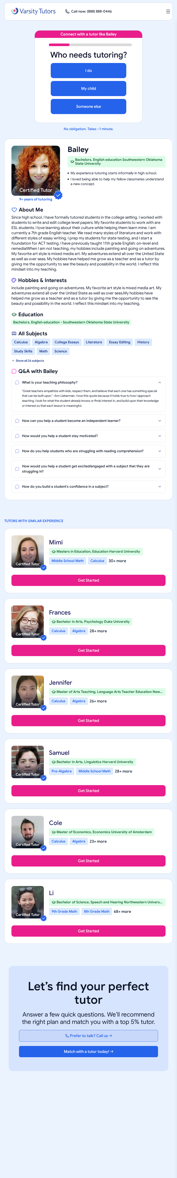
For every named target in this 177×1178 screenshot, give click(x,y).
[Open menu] (168, 11)
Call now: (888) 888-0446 (91, 11)
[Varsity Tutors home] (33, 11)
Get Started (88, 580)
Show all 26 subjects (30, 361)
